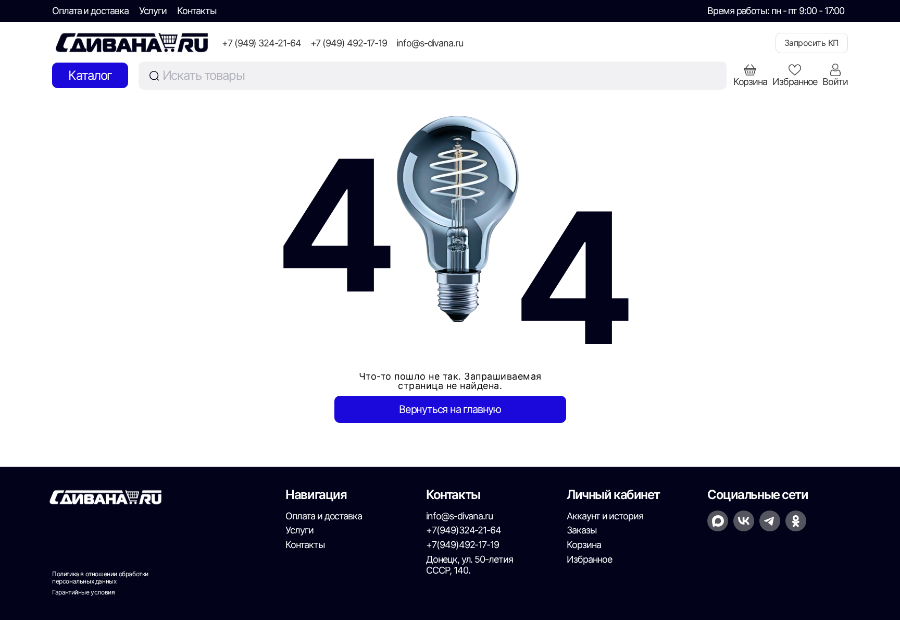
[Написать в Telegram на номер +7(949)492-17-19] (769, 520)
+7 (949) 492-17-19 (349, 43)
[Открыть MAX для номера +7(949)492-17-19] (717, 520)
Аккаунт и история (605, 515)
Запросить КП (811, 43)
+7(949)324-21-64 (463, 530)
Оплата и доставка (90, 10)
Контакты (196, 10)
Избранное (589, 559)
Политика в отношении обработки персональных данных (100, 577)
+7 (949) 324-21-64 (261, 43)
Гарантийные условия (83, 592)
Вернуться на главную (450, 409)
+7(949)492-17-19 (462, 544)
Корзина (584, 544)
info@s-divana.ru (429, 43)
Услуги (153, 10)
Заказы (582, 530)
